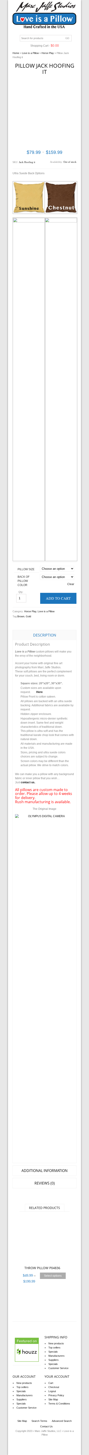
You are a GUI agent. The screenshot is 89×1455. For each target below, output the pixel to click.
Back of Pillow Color (23, 581)
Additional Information (44, 1170)
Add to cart (58, 598)
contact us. (28, 782)
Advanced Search (62, 1421)
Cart (50, 1383)
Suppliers (53, 1360)
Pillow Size (26, 569)
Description (44, 635)
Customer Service (58, 1368)
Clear (70, 584)
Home (16, 53)
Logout (52, 1391)
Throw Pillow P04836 (42, 1268)
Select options (53, 1275)
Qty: (21, 592)
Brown (20, 616)
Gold (28, 616)
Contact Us (46, 1426)
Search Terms (39, 1421)
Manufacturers (56, 1355)
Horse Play (48, 53)
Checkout (53, 1387)
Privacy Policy (56, 1395)
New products (56, 1343)
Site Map (53, 1399)
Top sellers (54, 1347)
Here (39, 692)
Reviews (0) (44, 1183)
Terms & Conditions (59, 1403)
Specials (53, 1351)
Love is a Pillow (30, 53)
